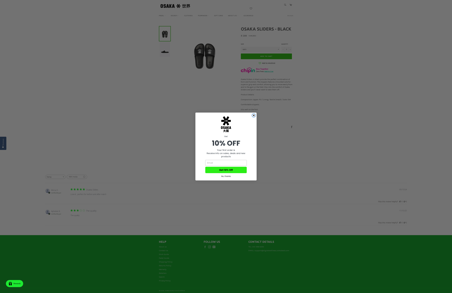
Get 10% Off (226, 170)
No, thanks (226, 176)
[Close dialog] (254, 115)
